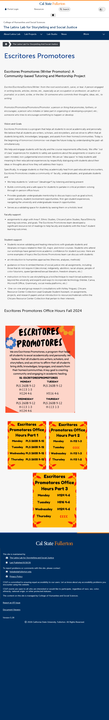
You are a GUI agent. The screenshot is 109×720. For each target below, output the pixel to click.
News (64, 34)
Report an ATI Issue (11, 603)
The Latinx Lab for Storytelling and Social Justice (35, 44)
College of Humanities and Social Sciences (24, 22)
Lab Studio (52, 34)
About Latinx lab (12, 34)
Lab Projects (30, 34)
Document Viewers (11, 609)
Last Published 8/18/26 (20, 562)
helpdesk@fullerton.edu (20, 572)
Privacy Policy (16, 576)
